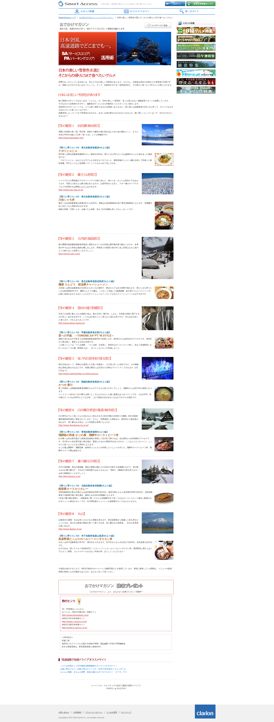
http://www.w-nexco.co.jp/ (74, 627)
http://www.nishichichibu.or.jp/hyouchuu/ (78, 373)
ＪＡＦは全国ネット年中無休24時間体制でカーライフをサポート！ (88, 666)
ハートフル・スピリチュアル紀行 (106, 685)
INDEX (110, 688)
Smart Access (78, 4)
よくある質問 (112, 712)
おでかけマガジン (137, 11)
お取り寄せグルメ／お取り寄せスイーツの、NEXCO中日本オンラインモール (93, 669)
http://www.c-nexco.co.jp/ (74, 621)
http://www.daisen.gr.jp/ (70, 529)
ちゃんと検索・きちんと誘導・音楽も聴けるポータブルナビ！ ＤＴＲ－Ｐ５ (93, 672)
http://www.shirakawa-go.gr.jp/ (73, 425)
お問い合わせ (64, 712)
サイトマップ (126, 712)
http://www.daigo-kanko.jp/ (72, 323)
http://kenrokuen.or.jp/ (69, 476)
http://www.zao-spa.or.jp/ (71, 189)
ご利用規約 (77, 712)
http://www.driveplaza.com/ (75, 615)
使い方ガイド (189, 11)
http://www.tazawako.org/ (71, 137)
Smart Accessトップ (67, 17)
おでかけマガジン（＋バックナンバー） (96, 17)
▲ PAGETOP (119, 688)
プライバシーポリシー (94, 712)
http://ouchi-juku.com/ (69, 253)
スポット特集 (85, 11)
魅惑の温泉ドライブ (131, 685)
